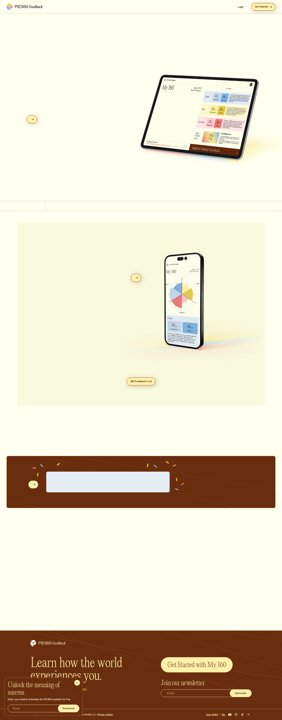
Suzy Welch (212, 714)
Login (240, 7)
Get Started (261, 6)
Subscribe (241, 693)
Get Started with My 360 (196, 664)
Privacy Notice (105, 714)
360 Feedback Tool (141, 381)
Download (68, 708)
